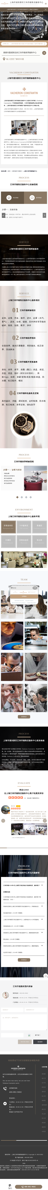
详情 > (12, 899)
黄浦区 (44, 1074)
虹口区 (44, 1096)
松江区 (44, 1118)
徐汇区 (44, 1078)
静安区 (44, 1087)
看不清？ (37, 1035)
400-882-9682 (25, 1041)
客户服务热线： (24, 1157)
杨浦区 (44, 1100)
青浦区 (44, 1122)
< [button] (3, 821)
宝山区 (44, 1113)
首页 (9, 171)
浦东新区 (44, 1105)
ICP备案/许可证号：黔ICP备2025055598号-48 (24, 1160)
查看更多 (24, 716)
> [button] (44, 821)
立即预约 (24, 596)
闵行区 (44, 1109)
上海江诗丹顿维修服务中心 (20, 1154)
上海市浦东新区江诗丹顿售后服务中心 (26, 2)
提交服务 (40, 1041)
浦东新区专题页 (17, 171)
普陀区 (44, 1091)
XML (24, 1163)
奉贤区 (44, 1127)
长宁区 (44, 1082)
